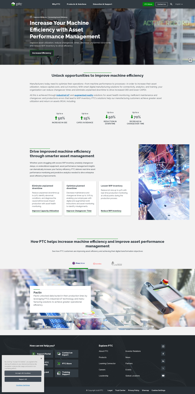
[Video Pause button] (190, 60)
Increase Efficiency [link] (41, 53)
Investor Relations (133, 351)
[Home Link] (31, 17)
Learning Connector (107, 363)
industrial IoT (63, 95)
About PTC (103, 351)
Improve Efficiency (40, 17)
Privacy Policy (133, 390)
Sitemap (145, 390)
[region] (23, 373)
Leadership (103, 376)
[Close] (41, 358)
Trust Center (120, 390)
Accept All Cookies (23, 373)
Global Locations (132, 376)
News (127, 357)
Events (128, 370)
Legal (110, 390)
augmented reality (83, 95)
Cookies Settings (158, 390)
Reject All (23, 379)
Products (103, 357)
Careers (102, 370)
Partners (129, 363)
